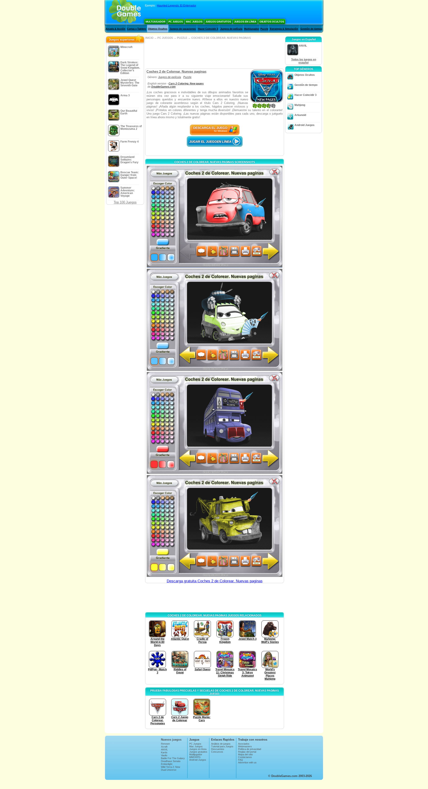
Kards (164, 752)
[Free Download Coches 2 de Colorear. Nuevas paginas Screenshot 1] (214, 217)
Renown (165, 743)
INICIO (149, 37)
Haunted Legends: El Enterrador (176, 5)
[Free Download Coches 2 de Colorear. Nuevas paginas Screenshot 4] (214, 526)
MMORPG (195, 757)
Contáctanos (245, 757)
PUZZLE (182, 37)
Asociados (243, 743)
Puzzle (264, 28)
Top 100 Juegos (125, 202)
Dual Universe (168, 769)
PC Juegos (176, 21)
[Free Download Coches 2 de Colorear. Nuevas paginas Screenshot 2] (214, 320)
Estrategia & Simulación (284, 28)
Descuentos (217, 749)
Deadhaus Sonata (170, 761)
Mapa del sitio (245, 754)
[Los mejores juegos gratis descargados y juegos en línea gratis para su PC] (125, 12)
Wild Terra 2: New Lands (170, 768)
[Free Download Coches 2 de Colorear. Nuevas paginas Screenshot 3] (214, 423)
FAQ (240, 759)
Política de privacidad (249, 749)
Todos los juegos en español (303, 61)
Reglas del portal (247, 751)
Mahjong (299, 105)
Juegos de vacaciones (183, 28)
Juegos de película (231, 28)
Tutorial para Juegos (222, 746)
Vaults (164, 755)
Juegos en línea (245, 21)
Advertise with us (247, 762)
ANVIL (164, 749)
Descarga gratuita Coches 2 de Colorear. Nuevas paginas (215, 581)
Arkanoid (300, 115)
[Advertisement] (214, 54)
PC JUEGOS (165, 37)
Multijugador (155, 21)
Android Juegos (304, 125)
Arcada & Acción (115, 28)
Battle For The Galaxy (173, 758)
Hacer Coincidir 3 (208, 28)
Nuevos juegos (171, 739)
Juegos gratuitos (218, 21)
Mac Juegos (194, 21)
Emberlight (166, 764)
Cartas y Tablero (136, 28)
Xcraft (164, 746)
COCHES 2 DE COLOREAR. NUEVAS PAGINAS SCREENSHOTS (214, 162)
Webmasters (245, 746)
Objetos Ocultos (271, 21)
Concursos (217, 751)
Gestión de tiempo (311, 28)
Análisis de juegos (220, 743)
